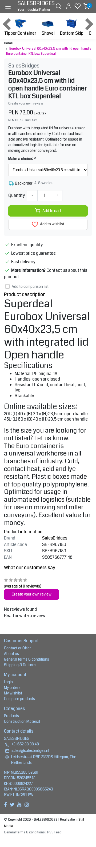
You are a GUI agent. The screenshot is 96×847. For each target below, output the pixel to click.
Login (8, 682)
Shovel (48, 33)
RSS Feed (54, 832)
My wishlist (13, 693)
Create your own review (25, 103)
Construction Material (22, 721)
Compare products (19, 698)
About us (11, 653)
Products (11, 715)
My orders (12, 687)
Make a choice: (21, 158)
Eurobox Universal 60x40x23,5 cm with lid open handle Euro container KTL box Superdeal (48, 51)
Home (8, 43)
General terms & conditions (26, 659)
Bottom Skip (71, 33)
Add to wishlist (51, 224)
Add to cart (51, 211)
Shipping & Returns (20, 665)
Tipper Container (20, 33)
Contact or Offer (17, 648)
